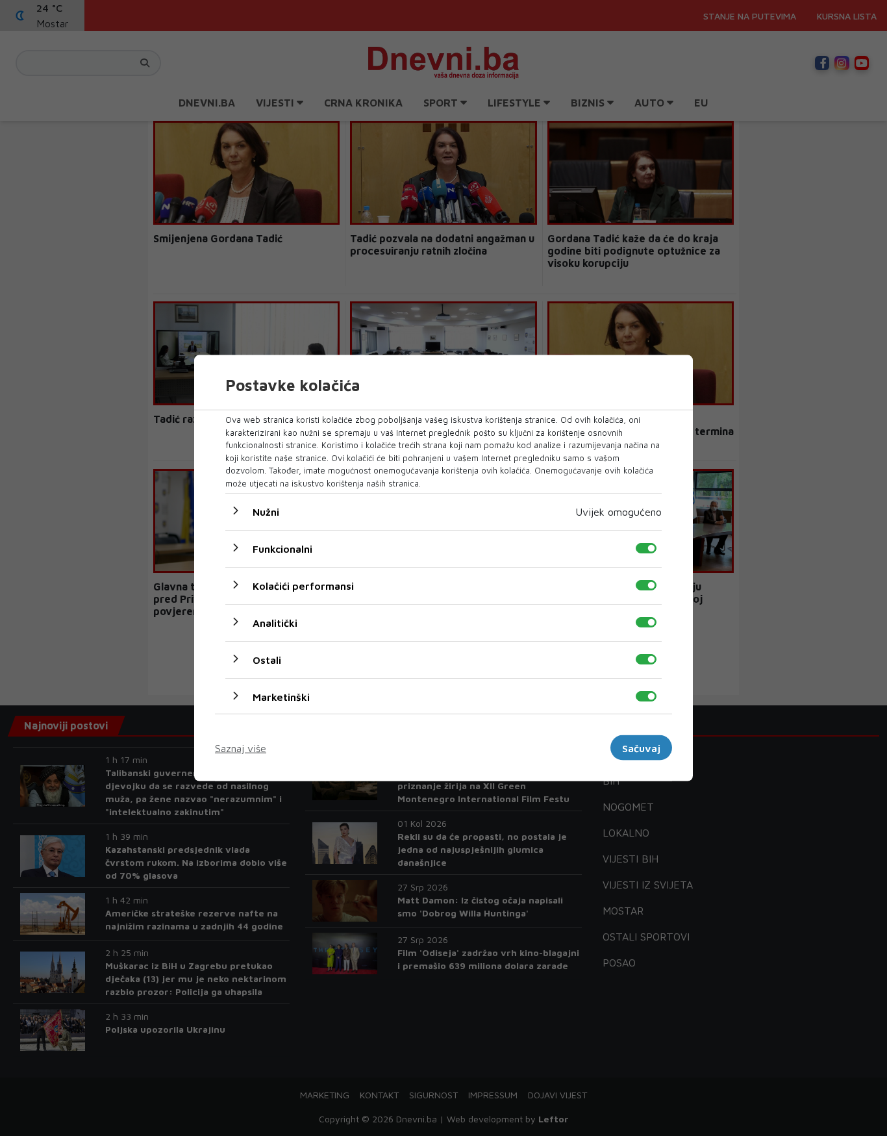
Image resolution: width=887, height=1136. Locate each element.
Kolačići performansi (303, 586)
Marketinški (281, 697)
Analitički (275, 623)
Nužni (266, 512)
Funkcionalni (282, 549)
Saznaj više (240, 747)
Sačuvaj (641, 747)
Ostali (267, 660)
